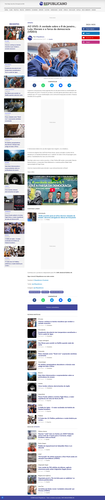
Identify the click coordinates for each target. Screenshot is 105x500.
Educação (72, 10)
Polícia (22, 10)
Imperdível (8, 211)
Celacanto (8, 113)
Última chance (42, 431)
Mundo (94, 10)
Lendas (7, 186)
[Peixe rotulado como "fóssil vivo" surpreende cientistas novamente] (14, 105)
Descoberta (8, 64)
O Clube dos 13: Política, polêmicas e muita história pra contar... (13, 264)
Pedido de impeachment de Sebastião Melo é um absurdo (55, 447)
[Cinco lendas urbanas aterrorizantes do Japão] (14, 179)
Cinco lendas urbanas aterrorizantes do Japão (12, 191)
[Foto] (32, 216)
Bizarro (7, 162)
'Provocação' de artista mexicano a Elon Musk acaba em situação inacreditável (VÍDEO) (57, 457)
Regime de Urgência (44, 476)
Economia (35, 10)
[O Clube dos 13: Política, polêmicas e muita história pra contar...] (14, 251)
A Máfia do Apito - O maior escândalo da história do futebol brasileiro (12, 241)
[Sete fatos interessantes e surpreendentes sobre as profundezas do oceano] (14, 155)
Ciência (65, 10)
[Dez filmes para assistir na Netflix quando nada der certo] (14, 81)
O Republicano (40, 37)
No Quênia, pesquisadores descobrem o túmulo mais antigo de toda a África (12, 144)
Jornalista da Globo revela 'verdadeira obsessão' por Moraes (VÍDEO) (56, 490)
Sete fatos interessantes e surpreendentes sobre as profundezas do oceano (12, 168)
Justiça (78, 10)
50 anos (7, 41)
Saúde (60, 10)
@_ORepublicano (37, 284)
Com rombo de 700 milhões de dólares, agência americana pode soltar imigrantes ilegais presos (54, 468)
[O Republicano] (30, 38)
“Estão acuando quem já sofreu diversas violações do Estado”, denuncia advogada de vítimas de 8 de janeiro (57, 216)
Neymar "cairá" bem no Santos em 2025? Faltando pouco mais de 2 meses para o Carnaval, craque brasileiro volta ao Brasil (56, 435)
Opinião (41, 10)
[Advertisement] (52, 122)
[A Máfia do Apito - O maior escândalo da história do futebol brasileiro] (14, 228)
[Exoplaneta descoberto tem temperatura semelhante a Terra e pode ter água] (14, 57)
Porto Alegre (42, 443)
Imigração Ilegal (43, 465)
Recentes (14, 24)
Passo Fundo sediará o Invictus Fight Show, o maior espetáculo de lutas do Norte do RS (14, 217)
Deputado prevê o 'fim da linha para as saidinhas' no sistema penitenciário (56, 479)
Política (16, 10)
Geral (6, 10)
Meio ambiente (86, 10)
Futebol (7, 258)
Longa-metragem (9, 89)
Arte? (40, 454)
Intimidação (41, 213)
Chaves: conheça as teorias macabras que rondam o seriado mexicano (13, 47)
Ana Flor (41, 486)
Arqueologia (8, 139)
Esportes (28, 10)
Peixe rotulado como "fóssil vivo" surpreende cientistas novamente (13, 119)
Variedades (54, 10)
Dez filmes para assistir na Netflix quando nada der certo (13, 94)
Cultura (47, 10)
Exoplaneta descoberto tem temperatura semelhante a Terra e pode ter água (13, 70)
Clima (11, 10)
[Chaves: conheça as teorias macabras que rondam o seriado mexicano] (14, 33)
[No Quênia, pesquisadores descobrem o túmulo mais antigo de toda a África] (14, 131)
